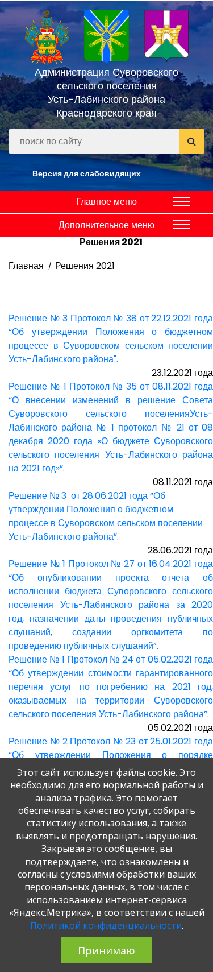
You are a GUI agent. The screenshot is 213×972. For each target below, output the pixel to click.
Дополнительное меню (106, 224)
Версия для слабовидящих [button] (86, 173)
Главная (26, 265)
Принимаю (106, 950)
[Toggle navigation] (181, 201)
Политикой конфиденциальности (106, 925)
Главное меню (106, 201)
